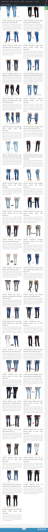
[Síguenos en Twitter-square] (40, 529)
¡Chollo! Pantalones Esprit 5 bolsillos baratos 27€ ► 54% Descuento (33, 323)
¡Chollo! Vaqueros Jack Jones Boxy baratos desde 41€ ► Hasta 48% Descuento (12, 323)
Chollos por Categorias (6, 4)
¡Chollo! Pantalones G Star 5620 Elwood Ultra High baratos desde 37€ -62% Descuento (12, 100)
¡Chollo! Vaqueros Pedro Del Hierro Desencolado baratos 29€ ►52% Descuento (33, 157)
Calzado (22, 1)
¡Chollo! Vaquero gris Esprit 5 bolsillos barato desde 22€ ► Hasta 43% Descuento (12, 296)
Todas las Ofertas (5, 1)
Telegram (37, 1)
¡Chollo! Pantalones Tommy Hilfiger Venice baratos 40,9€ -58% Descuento (12, 128)
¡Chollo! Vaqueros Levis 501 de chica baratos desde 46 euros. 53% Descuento (33, 459)
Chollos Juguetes (29, 1)
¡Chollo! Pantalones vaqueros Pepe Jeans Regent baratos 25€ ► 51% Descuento (33, 269)
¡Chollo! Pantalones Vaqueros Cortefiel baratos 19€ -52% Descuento (33, 100)
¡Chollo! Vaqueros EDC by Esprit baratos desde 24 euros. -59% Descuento (33, 431)
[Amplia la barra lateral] (45, 8)
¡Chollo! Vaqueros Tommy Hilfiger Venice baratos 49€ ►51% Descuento (33, 185)
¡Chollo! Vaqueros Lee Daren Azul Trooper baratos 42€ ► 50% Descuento (12, 213)
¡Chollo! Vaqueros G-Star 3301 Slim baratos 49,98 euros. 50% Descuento (12, 511)
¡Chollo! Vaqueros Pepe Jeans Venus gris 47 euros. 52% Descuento (12, 459)
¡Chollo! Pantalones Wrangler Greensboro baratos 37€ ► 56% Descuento (33, 241)
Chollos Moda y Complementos (7, 43)
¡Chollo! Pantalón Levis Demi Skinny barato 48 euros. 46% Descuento (12, 376)
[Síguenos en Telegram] (38, 529)
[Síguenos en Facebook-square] (43, 529)
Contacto (15, 4)
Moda (11, 1)
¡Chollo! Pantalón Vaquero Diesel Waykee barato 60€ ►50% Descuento (12, 185)
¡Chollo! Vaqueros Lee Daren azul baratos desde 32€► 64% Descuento (33, 213)
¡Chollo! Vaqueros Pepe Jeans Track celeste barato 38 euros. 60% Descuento (33, 403)
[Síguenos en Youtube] (45, 529)
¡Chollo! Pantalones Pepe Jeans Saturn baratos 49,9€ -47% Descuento (33, 47)
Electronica (16, 1)
